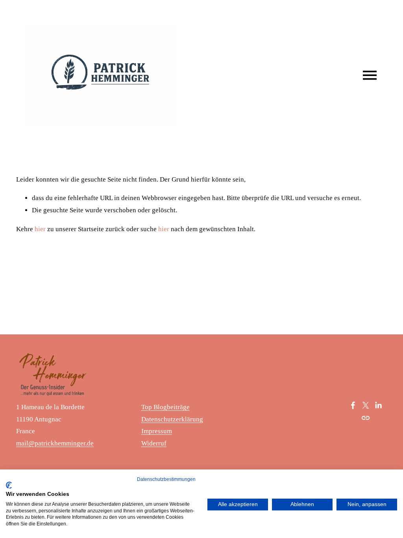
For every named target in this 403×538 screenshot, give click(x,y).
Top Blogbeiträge (165, 407)
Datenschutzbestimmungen (166, 479)
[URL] (366, 418)
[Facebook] (353, 405)
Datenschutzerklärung (172, 419)
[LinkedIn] (378, 405)
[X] (366, 405)
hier (40, 229)
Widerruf (153, 443)
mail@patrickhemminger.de (55, 443)
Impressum (156, 431)
